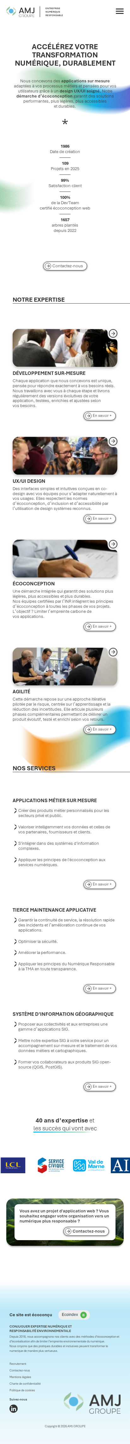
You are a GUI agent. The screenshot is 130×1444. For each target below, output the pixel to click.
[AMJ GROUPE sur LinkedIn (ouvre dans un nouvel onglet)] (13, 1409)
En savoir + (104, 415)
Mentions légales (20, 1377)
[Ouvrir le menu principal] (120, 11)
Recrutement (17, 1364)
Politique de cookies (22, 1390)
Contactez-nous (67, 266)
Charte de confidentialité (25, 1384)
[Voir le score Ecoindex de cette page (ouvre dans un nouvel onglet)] (74, 1315)
